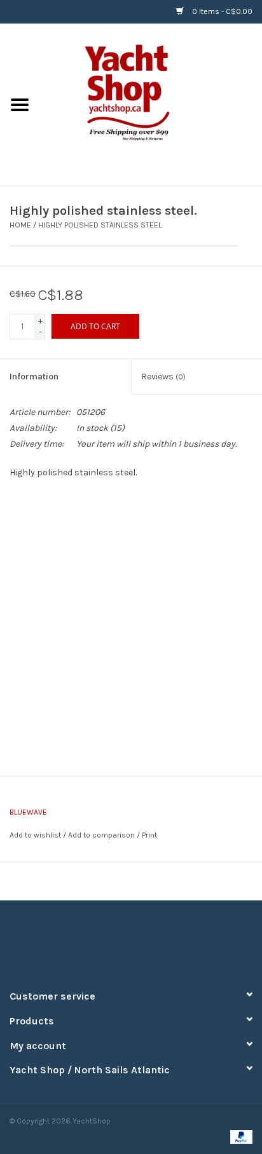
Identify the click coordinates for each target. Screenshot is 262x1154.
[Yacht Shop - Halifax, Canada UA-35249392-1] (150, 103)
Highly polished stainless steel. (100, 225)
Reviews (163, 376)
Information (34, 376)
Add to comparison (102, 835)
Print (149, 835)
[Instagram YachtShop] (153, 939)
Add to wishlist (35, 835)
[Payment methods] (239, 1136)
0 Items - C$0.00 (221, 11)
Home (20, 225)
